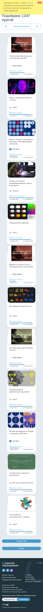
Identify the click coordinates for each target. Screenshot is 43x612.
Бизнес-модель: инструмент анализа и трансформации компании (21, 141)
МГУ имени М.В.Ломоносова (22, 483)
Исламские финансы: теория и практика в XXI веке (21, 432)
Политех (15, 191)
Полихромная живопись (19, 223)
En (41, 563)
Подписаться (23, 599)
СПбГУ (14, 107)
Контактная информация (10, 587)
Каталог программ (9, 577)
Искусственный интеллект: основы (20, 99)
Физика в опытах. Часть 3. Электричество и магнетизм (21, 265)
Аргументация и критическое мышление (19, 391)
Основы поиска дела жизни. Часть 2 (21, 349)
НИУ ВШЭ (15, 149)
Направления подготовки (11, 580)
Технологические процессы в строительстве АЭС (20, 57)
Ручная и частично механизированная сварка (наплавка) (20, 183)
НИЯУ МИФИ (17, 66)
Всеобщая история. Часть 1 (20, 306)
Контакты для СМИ (8, 585)
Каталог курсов (7, 575)
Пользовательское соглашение (12, 589)
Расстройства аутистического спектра (19, 516)
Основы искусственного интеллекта (19, 474)
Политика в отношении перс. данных (14, 592)
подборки (29, 3)
